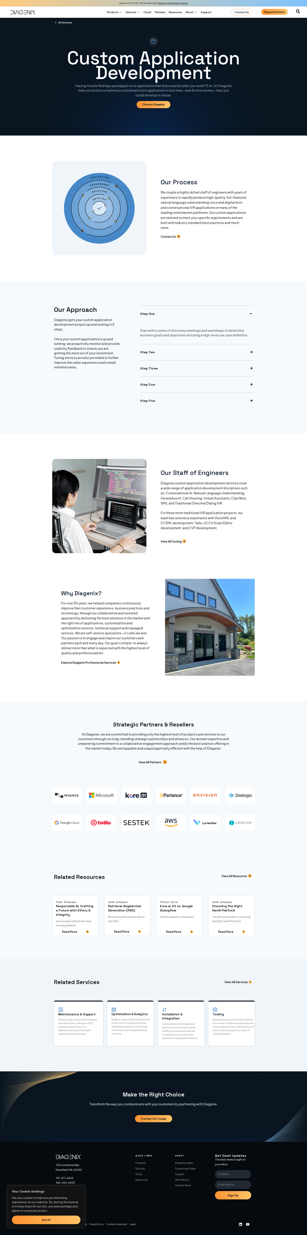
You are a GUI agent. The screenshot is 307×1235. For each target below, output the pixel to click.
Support (206, 12)
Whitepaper (70, 902)
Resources (175, 12)
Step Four (147, 384)
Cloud (147, 12)
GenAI (59, 902)
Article (174, 902)
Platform (164, 902)
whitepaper (122, 902)
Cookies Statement (116, 1224)
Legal (133, 1224)
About (189, 12)
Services (131, 12)
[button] (196, 314)
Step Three (149, 368)
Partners (160, 12)
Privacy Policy (96, 1224)
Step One (147, 314)
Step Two (147, 352)
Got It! (46, 1220)
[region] (46, 1207)
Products (113, 12)
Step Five (147, 401)
